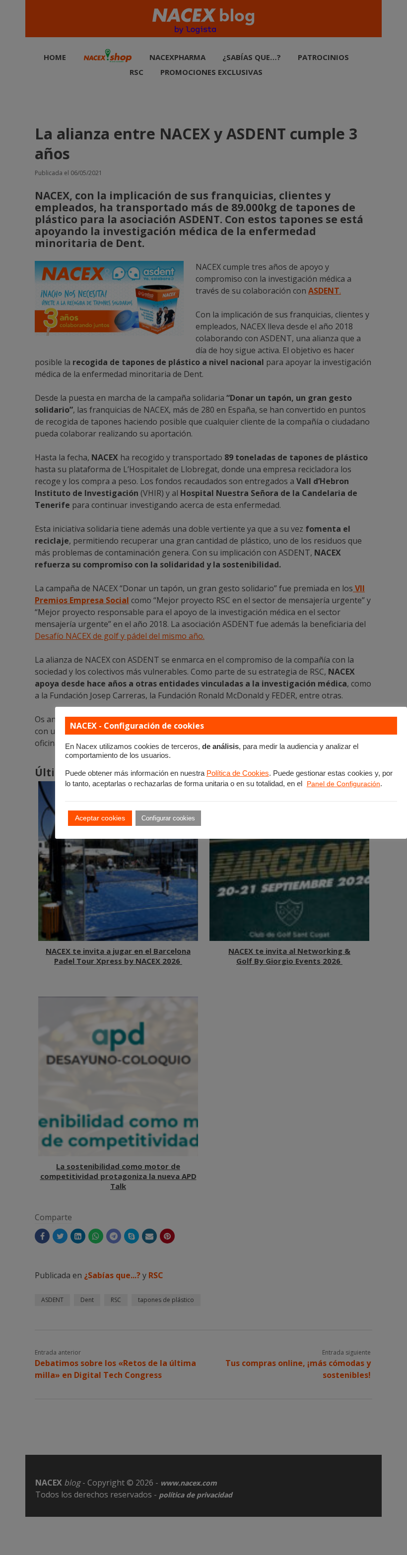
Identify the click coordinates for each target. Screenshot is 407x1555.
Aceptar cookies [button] (100, 818)
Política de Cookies (237, 773)
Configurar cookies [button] (168, 818)
